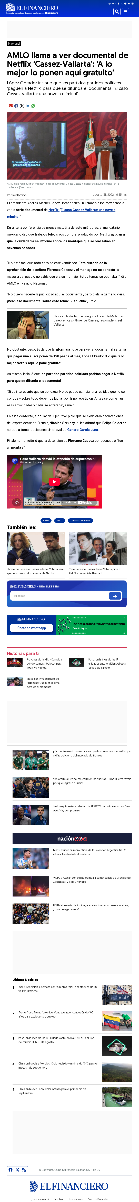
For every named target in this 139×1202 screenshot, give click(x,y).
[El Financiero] (32, 8)
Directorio (59, 1199)
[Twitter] (122, 3)
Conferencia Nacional (80, 520)
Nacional (14, 43)
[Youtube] (130, 3)
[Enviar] (115, 596)
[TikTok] (133, 3)
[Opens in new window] (31, 760)
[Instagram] (126, 3)
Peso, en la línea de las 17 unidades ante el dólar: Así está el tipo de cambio (107, 663)
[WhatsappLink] (67, 625)
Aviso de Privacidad (98, 1199)
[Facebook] (119, 3)
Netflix (53, 210)
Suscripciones (76, 1199)
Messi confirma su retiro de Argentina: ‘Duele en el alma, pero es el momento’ (43, 683)
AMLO (60, 520)
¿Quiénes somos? (40, 1199)
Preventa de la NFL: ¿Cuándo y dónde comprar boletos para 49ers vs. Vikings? (44, 663)
